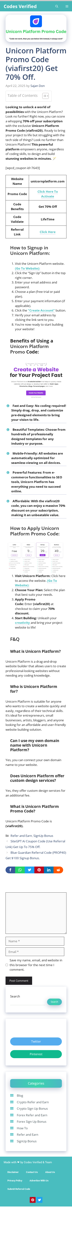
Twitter (36, 1041)
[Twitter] (39, 1200)
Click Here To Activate (47, 193)
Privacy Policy (14, 1180)
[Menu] (67, 6)
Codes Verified (20, 6)
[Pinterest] (33, 1200)
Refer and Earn (21, 836)
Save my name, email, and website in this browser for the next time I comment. (36, 965)
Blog (20, 1095)
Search (15, 996)
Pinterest (36, 1054)
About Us (50, 1172)
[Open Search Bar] (57, 6)
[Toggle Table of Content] (44, 96)
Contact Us (32, 1172)
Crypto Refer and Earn (33, 1102)
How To (22, 1128)
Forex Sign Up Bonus (31, 1121)
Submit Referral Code (18, 1189)
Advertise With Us (39, 1180)
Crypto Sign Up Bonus (32, 1108)
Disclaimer (13, 1172)
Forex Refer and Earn (32, 1115)
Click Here (48, 232)
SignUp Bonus (43, 836)
